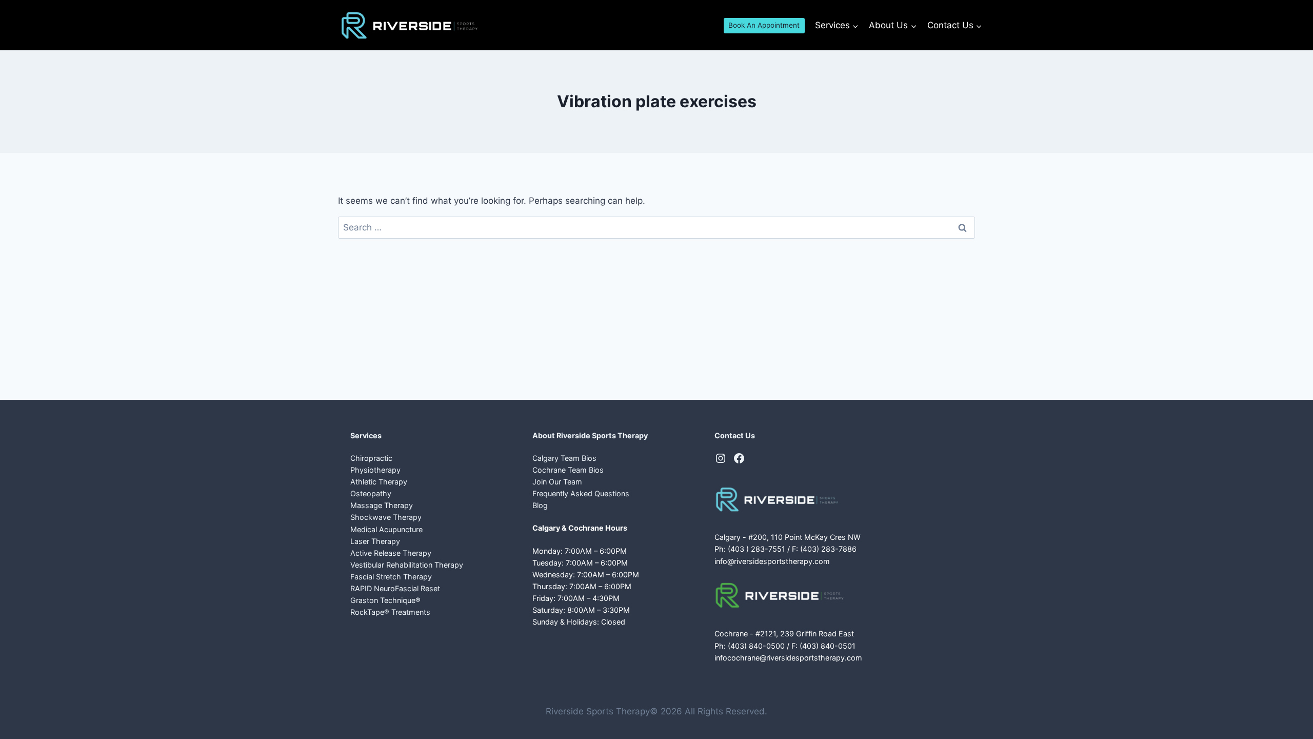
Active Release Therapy (390, 553)
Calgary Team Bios (564, 458)
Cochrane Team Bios (568, 469)
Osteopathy (370, 493)
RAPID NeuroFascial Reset (395, 588)
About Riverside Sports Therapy (590, 435)
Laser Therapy (375, 541)
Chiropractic (371, 458)
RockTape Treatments (390, 612)
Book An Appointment (764, 25)
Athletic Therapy (378, 481)
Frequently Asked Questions (580, 493)
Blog (540, 505)
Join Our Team (557, 481)
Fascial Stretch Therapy (391, 576)
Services (366, 435)
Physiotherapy (375, 469)
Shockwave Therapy (386, 517)
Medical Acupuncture (386, 529)
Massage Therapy (381, 505)
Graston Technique (385, 600)
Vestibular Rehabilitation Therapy (406, 564)
